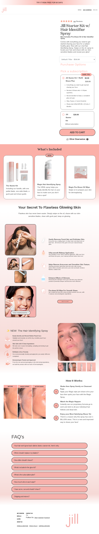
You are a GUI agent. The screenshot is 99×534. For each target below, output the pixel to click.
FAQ (27, 515)
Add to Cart (77, 132)
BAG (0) (95, 10)
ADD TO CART (65, 301)
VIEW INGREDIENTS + (20, 313)
